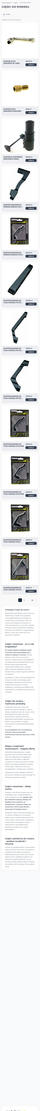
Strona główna (6, 2)
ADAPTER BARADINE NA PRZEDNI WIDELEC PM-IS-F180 (13, 254)
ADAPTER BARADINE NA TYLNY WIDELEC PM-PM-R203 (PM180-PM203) (12, 590)
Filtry (8, 14)
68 (32, 600)
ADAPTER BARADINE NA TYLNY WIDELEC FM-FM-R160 (12, 302)
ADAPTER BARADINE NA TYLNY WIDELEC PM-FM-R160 (12, 398)
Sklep (15, 2)
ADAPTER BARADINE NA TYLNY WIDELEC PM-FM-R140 (12, 350)
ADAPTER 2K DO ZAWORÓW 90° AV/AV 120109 (11, 63)
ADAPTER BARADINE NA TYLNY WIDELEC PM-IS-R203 (12, 542)
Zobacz (31, 64)
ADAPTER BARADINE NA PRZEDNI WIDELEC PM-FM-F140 (13, 207)
